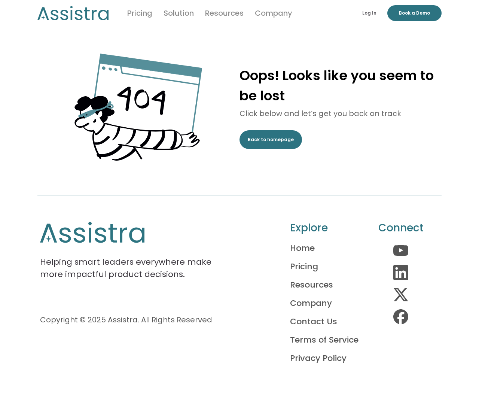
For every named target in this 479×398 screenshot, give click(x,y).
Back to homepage (271, 139)
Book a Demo (414, 13)
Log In (369, 13)
